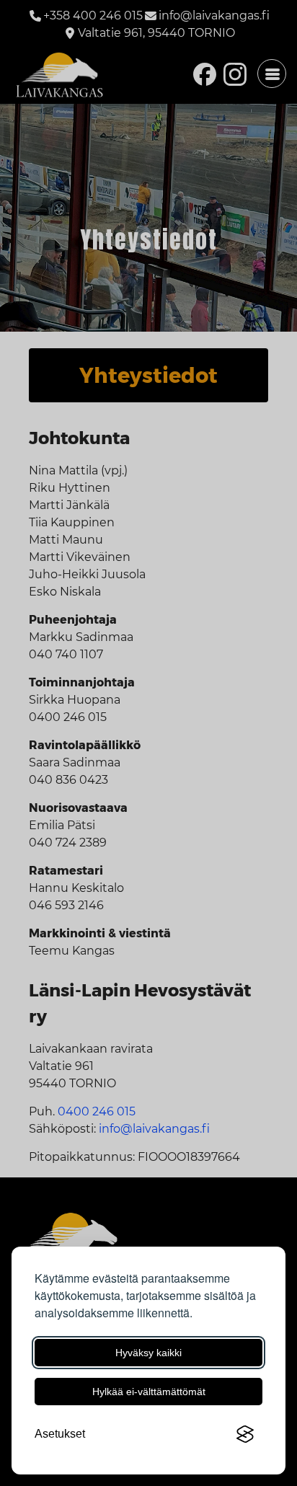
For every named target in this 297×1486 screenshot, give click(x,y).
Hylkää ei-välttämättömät (148, 1391)
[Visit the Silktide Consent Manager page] (245, 1434)
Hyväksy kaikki (148, 1352)
